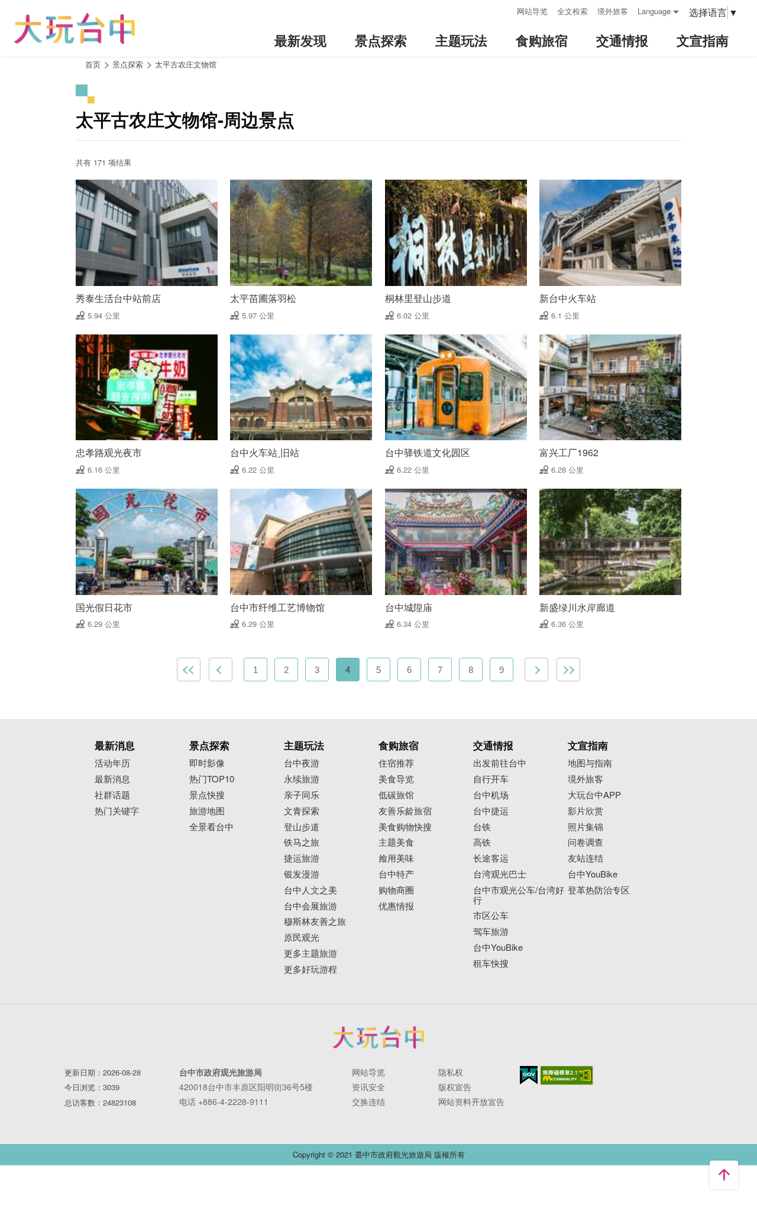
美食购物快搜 (405, 827)
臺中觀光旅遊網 (74, 28)
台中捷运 (491, 811)
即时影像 (207, 763)
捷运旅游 (301, 858)
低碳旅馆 (396, 795)
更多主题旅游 (310, 953)
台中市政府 (378, 1037)
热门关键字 (117, 811)
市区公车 (491, 916)
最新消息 (112, 779)
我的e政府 (529, 1075)
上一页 (220, 669)
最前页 (188, 669)
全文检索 (572, 11)
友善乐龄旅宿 (405, 811)
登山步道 (301, 827)
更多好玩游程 (310, 969)
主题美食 (396, 842)
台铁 (482, 827)
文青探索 (301, 811)
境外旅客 (612, 11)
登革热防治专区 (599, 890)
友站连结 (585, 858)
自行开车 (491, 779)
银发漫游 (301, 874)
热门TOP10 (211, 779)
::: (503, 9)
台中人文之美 (310, 890)
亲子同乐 (301, 795)
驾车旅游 (491, 932)
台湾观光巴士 (499, 874)
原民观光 (301, 937)
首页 (93, 64)
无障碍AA (567, 1075)
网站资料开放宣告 (471, 1101)
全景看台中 (211, 827)
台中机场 (491, 795)
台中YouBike (498, 947)
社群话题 (112, 795)
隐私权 (450, 1072)
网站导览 (532, 11)
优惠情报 (396, 906)
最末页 (568, 669)
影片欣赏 (585, 811)
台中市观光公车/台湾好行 (518, 895)
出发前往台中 (499, 763)
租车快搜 (491, 963)
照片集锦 (585, 827)
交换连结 (368, 1101)
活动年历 (112, 763)
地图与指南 (590, 763)
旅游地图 (207, 811)
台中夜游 (301, 763)
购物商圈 (396, 890)
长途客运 (491, 858)
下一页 (536, 669)
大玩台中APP (594, 795)
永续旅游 (301, 779)
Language (654, 11)
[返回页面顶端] (724, 1175)
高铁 (482, 842)
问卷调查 (585, 842)
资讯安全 (368, 1087)
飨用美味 (396, 858)
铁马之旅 (301, 842)
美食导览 (396, 779)
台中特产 (396, 874)
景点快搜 (207, 795)
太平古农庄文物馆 (185, 64)
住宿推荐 (396, 763)
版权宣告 (454, 1087)
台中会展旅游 (310, 906)
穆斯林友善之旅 (315, 921)
